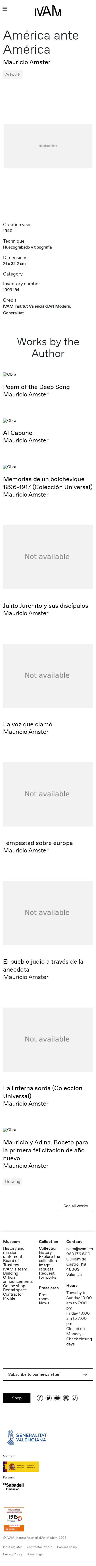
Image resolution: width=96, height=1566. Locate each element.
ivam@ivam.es (79, 1248)
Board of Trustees (11, 1262)
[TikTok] (75, 1398)
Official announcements (18, 1279)
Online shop (14, 1285)
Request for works (47, 1275)
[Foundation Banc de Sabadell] (13, 1486)
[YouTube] (57, 1398)
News (44, 1303)
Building (10, 1273)
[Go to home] (27, 1437)
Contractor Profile (13, 1296)
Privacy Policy (12, 1554)
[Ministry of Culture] (48, 1466)
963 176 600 (78, 1254)
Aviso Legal (35, 1554)
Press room (44, 1297)
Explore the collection (49, 1258)
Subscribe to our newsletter (34, 1374)
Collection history (48, 1250)
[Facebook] (40, 1398)
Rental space (15, 1290)
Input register (12, 1547)
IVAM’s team (15, 1269)
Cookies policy (67, 1547)
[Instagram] (66, 1398)
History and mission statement (13, 1252)
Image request (46, 1267)
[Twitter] (49, 1398)
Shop (17, 1398)
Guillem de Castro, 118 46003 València (76, 1267)
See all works (75, 1206)
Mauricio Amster (26, 62)
